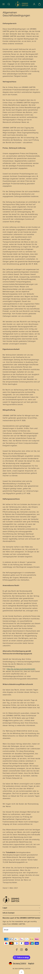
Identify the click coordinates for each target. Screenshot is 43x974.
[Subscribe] (38, 930)
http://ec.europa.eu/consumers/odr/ (21, 669)
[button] (3, 4)
